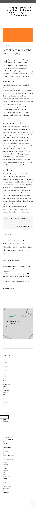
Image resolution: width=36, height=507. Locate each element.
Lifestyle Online (18, 11)
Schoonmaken (7, 247)
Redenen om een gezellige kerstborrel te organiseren (15, 221)
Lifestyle (13, 244)
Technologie (22, 247)
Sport (15, 247)
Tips (29, 247)
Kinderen (6, 244)
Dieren (10, 241)
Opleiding (26, 244)
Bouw (4, 241)
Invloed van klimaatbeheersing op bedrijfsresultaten (16, 274)
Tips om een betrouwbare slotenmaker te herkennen (16, 281)
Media (19, 244)
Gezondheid (6, 46)
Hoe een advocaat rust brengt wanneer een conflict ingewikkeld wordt (7, 470)
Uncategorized (11, 250)
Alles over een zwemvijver (23, 226)
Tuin (4, 250)
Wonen (5, 253)
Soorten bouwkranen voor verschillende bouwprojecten (17, 266)
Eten (15, 241)
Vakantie (20, 250)
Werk (26, 250)
